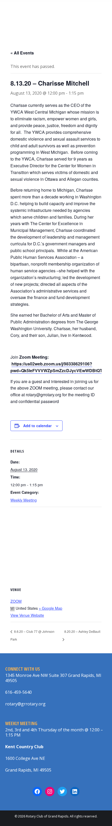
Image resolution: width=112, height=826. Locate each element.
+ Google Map (50, 608)
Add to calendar (37, 425)
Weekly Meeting (23, 500)
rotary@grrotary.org (25, 704)
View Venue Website (27, 615)
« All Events (22, 53)
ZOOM (16, 601)
